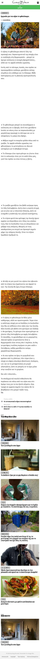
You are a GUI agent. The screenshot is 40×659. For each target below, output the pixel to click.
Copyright (13, 656)
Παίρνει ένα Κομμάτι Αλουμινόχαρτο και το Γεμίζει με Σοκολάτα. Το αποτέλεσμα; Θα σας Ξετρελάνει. (19, 506)
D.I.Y (3, 567)
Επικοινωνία (5, 656)
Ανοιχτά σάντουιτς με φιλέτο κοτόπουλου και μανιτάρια (18, 603)
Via (2, 393)
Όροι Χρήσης (21, 656)
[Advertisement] (20, 102)
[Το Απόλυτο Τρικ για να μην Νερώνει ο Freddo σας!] (20, 460)
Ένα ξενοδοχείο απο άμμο (10, 446)
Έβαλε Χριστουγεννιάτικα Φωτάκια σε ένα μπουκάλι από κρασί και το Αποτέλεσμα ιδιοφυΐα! (19, 571)
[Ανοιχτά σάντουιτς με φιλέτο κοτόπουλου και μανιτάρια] (20, 586)
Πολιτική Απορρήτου (32, 656)
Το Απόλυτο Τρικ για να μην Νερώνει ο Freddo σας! (19, 475)
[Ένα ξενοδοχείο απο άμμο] (20, 430)
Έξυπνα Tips (5, 472)
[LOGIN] (38, 2)
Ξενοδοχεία (5, 443)
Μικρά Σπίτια (5, 534)
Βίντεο (7, 567)
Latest (20, 8)
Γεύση (3, 502)
